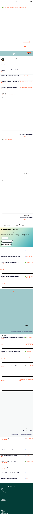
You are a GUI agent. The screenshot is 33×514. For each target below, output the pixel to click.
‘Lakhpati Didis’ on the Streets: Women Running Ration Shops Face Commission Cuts (10, 64)
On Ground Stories (3, 498)
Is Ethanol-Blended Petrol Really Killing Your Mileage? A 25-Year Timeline (8, 251)
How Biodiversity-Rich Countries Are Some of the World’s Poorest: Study (7, 331)
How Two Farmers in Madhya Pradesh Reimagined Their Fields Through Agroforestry (8, 305)
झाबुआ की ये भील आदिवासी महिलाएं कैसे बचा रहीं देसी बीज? (7, 423)
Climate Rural (2, 500)
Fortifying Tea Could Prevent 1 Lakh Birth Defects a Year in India (9, 358)
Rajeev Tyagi (26, 46)
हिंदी (26, 408)
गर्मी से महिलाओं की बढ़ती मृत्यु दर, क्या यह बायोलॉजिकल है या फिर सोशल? (8, 447)
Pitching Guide (2, 487)
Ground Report (3, 338)
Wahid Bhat (3, 71)
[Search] (16, 1)
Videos (1, 494)
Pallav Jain (26, 219)
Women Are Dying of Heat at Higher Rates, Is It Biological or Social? (10, 75)
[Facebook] (14, 465)
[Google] (15, 465)
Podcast (19, 52)
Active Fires (2, 508)
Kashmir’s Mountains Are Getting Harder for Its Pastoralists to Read (10, 81)
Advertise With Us (3, 476)
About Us (2, 469)
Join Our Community (3, 486)
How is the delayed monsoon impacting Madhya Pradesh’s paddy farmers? (7, 323)
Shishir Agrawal (26, 136)
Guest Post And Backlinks (4, 475)
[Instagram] (10, 465)
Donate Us (2, 485)
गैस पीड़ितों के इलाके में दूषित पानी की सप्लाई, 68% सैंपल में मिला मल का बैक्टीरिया (8, 453)
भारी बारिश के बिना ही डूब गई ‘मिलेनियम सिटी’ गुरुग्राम (23, 53)
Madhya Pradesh (3, 497)
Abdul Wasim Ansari (4, 65)
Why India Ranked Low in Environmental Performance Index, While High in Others (10, 70)
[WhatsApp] (8, 465)
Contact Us (2, 470)
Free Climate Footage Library (4, 493)
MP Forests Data (3, 505)
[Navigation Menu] (31, 1)
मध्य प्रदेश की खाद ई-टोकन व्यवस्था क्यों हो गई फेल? (26, 217)
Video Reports (26, 132)
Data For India (2, 506)
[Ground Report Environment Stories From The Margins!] (3, 2)
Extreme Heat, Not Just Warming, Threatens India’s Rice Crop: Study (8, 263)
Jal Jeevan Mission (3, 510)
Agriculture (9, 302)
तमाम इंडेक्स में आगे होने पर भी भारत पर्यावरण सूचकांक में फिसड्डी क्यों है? (8, 435)
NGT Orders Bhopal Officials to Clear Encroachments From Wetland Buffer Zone (8, 257)
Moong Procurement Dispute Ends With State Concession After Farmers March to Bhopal (7, 317)
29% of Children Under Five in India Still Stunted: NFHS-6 (8, 364)
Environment (2, 496)
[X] (13, 465)
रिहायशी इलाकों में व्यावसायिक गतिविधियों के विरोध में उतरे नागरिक (7, 441)
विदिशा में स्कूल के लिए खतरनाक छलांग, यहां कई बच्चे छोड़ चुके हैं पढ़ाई (8, 458)
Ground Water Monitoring (4, 511)
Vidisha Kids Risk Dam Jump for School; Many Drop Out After (9, 87)
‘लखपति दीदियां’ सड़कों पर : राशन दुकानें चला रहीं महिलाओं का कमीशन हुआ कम (8, 430)
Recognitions (2, 473)
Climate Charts (2, 509)
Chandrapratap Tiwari (5, 365)
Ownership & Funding (3, 472)
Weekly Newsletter (3, 484)
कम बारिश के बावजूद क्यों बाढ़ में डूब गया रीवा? (26, 410)
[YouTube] (11, 465)
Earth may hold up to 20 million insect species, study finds (8, 337)
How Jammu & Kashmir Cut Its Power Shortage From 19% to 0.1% (8, 345)
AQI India (2, 507)
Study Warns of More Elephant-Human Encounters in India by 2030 (8, 268)
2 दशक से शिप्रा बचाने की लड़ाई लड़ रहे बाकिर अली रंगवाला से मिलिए (8, 418)
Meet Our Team (3, 471)
